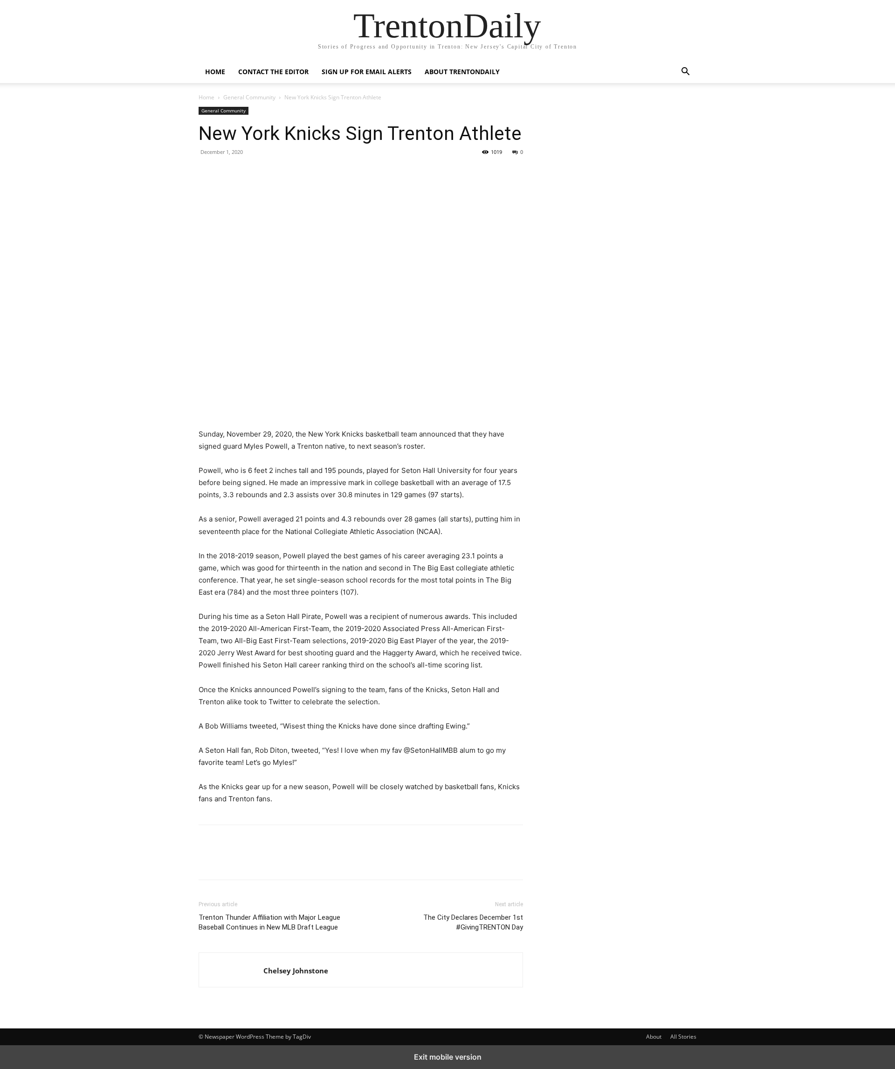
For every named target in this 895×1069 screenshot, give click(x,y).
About (653, 1037)
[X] (229, 173)
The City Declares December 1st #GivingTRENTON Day (473, 922)
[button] (685, 72)
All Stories (683, 1037)
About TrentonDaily (462, 71)
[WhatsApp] (272, 173)
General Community (249, 97)
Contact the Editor (273, 71)
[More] (294, 173)
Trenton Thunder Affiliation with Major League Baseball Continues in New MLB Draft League (269, 922)
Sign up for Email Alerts (367, 71)
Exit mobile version (448, 1057)
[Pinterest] (250, 173)
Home (215, 71)
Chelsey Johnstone (295, 970)
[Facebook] (208, 173)
